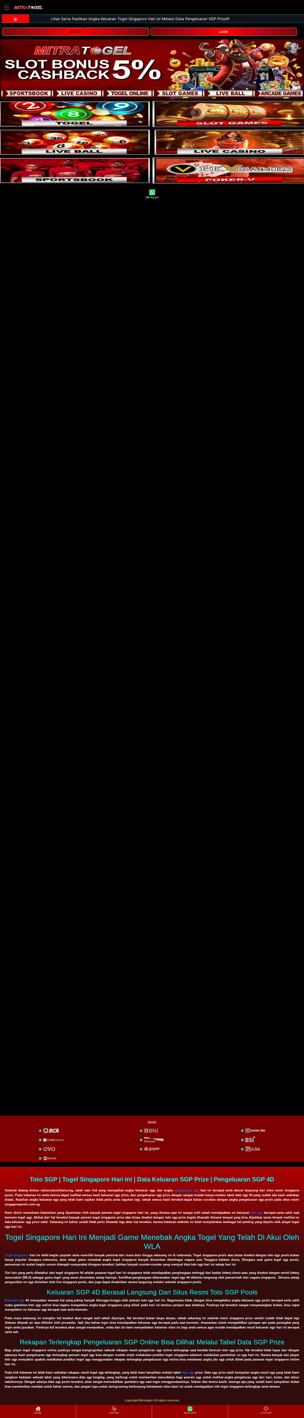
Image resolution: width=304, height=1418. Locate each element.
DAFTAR (75, 31)
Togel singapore (16, 1255)
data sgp (188, 1372)
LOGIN (223, 31)
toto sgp (257, 1212)
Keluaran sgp (14, 1300)
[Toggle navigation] (6, 8)
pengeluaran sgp (186, 1190)
